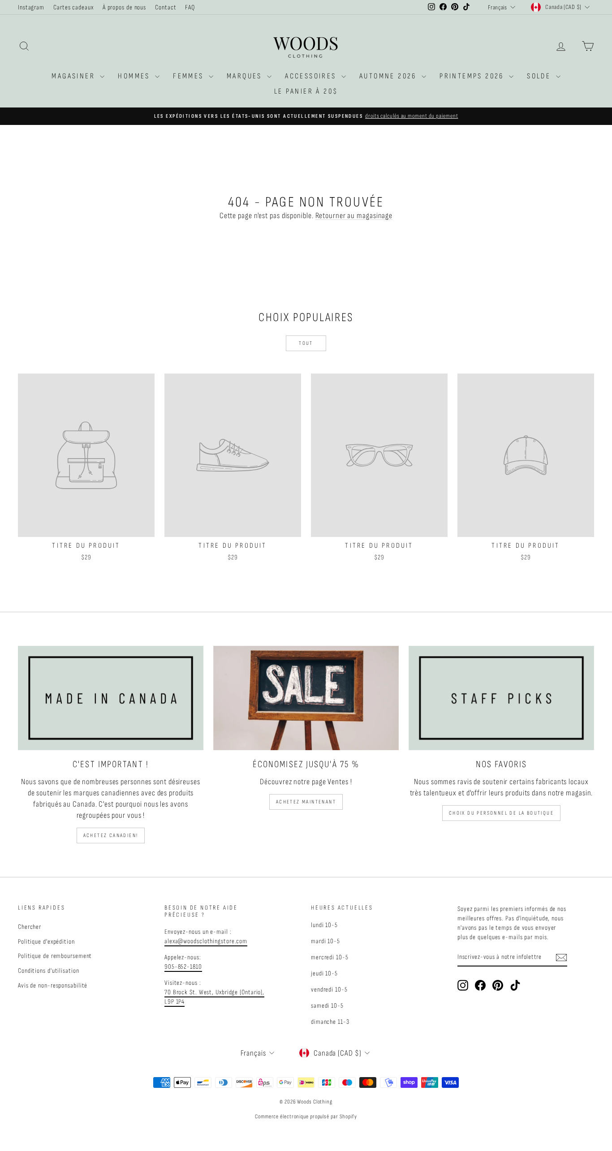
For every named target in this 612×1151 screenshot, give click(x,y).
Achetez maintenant (306, 802)
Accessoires (312, 76)
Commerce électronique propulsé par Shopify (306, 1116)
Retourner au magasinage (354, 215)
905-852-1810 (183, 966)
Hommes (135, 76)
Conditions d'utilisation (48, 970)
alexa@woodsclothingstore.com (205, 941)
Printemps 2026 (473, 76)
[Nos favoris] (501, 698)
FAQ (190, 7)
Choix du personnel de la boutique (501, 813)
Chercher (29, 927)
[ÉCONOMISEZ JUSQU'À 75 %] (306, 698)
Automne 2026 (389, 76)
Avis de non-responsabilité (52, 985)
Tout (306, 343)
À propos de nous (124, 7)
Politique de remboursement (55, 956)
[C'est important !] (110, 698)
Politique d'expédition (46, 941)
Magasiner (75, 76)
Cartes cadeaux (73, 7)
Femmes (190, 76)
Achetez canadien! (110, 835)
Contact (165, 7)
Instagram (31, 7)
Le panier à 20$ (306, 91)
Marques (246, 76)
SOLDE (540, 76)
